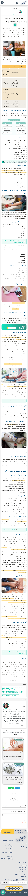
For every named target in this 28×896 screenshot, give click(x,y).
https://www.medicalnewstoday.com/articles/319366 (13, 690)
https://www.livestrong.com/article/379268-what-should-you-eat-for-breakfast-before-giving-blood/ (12, 692)
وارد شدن (4, 806)
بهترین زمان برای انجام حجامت (9, 529)
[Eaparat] (12, 888)
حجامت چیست (13, 400)
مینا (24, 706)
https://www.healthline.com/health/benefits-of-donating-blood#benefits (12, 688)
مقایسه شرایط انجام (14, 21)
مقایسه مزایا (23, 21)
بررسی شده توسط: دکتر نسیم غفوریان (12, 11)
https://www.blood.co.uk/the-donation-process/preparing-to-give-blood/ (10, 695)
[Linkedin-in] (18, 888)
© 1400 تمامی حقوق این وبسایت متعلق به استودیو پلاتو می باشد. (14, 892)
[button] (17, 3)
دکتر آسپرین (24, 8)
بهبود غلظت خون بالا (21, 181)
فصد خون (24, 168)
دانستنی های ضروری (17, 8)
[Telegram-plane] (15, 888)
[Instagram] (9, 888)
